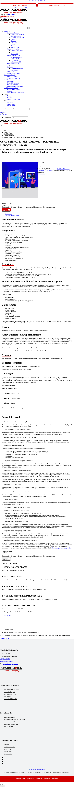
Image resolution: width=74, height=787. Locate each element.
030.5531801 (7, 615)
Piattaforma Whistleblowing (11, 724)
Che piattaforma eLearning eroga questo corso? (17, 530)
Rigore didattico (8, 754)
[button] (37, 422)
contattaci (2, 112)
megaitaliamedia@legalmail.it (10, 664)
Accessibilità (38, 778)
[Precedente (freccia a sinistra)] (0, 784)
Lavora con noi (7, 749)
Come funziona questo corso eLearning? (15, 422)
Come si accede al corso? (11, 499)
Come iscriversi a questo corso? (13, 484)
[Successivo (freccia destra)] (2, 784)
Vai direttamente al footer (22, 8)
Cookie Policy (30, 778)
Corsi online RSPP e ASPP (10, 699)
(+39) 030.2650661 (5, 659)
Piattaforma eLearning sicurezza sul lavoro (14, 719)
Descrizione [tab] (8, 214)
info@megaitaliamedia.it (6, 661)
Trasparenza (54, 778)
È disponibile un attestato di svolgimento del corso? (18, 460)
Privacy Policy (20, 778)
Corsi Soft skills (61, 169)
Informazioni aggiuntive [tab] (12, 215)
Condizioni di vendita (9, 747)
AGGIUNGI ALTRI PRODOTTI (56, 5)
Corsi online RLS (8, 696)
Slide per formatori (8, 726)
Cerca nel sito (9, 109)
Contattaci (6, 744)
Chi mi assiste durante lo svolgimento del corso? (17, 470)
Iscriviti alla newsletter (7, 16)
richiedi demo (41, 174)
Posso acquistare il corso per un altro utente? (16, 492)
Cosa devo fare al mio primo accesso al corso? (17, 507)
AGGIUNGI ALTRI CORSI (18, 5)
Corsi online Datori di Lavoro (11, 689)
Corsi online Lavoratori (10, 694)
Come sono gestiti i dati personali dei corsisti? (17, 521)
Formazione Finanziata (9, 721)
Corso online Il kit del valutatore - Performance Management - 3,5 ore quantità (28, 207)
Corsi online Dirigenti (9, 692)
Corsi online (48, 170)
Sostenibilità (46, 778)
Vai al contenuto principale (7, 8)
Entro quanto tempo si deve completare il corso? (17, 429)
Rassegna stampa (8, 751)
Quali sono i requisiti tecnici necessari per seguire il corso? (20, 437)
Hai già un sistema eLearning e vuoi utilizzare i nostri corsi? (21, 540)
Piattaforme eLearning (9, 717)
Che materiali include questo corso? (14, 445)
